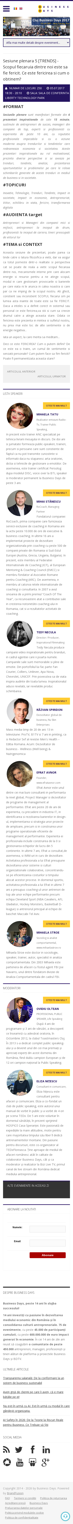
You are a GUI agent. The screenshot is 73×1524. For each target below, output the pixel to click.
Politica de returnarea (53, 1498)
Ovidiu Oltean (47, 1009)
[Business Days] (53, 9)
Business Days (39, 1503)
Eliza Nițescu (46, 1081)
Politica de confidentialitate (21, 1517)
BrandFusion (15, 1493)
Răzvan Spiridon (49, 710)
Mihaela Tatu (47, 414)
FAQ (7, 1498)
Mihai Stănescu (48, 501)
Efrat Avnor (46, 772)
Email (17, 1241)
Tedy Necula (46, 632)
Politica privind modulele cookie (24, 1512)
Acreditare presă (15, 1503)
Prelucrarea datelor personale (24, 1508)
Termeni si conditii (25, 1498)
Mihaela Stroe (47, 932)
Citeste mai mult (56, 405)
